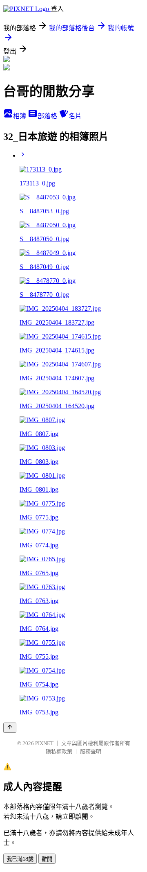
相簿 (20, 116)
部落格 (48, 116)
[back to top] (9, 728)
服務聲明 (90, 751)
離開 (47, 859)
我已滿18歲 (20, 859)
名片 (75, 116)
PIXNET (44, 743)
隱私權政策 (59, 751)
